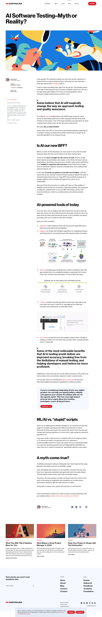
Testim (42, 302)
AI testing (55, 84)
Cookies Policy (26, 613)
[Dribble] (92, 603)
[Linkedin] (86, 603)
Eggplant (43, 231)
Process (20, 87)
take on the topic (68, 380)
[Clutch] (95, 603)
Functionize (44, 337)
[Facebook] (81, 603)
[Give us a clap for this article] (94, 94)
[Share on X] (94, 88)
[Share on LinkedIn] (94, 84)
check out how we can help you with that (64, 496)
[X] (89, 603)
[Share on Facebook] (94, 80)
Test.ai (47, 116)
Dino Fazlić (14, 79)
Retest (42, 270)
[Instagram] (84, 603)
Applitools (43, 226)
